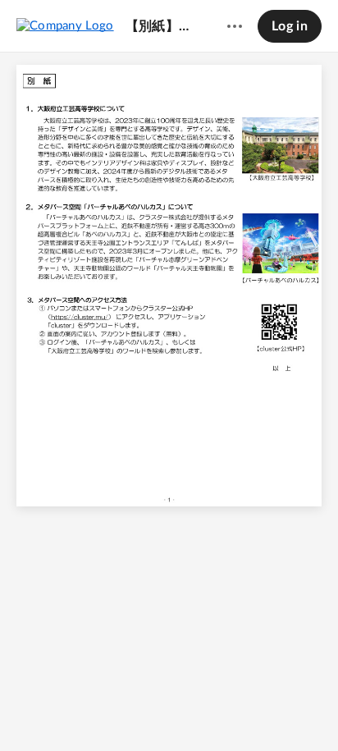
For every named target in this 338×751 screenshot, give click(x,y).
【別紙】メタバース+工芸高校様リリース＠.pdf (161, 26)
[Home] (65, 25)
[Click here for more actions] (234, 26)
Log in (290, 26)
